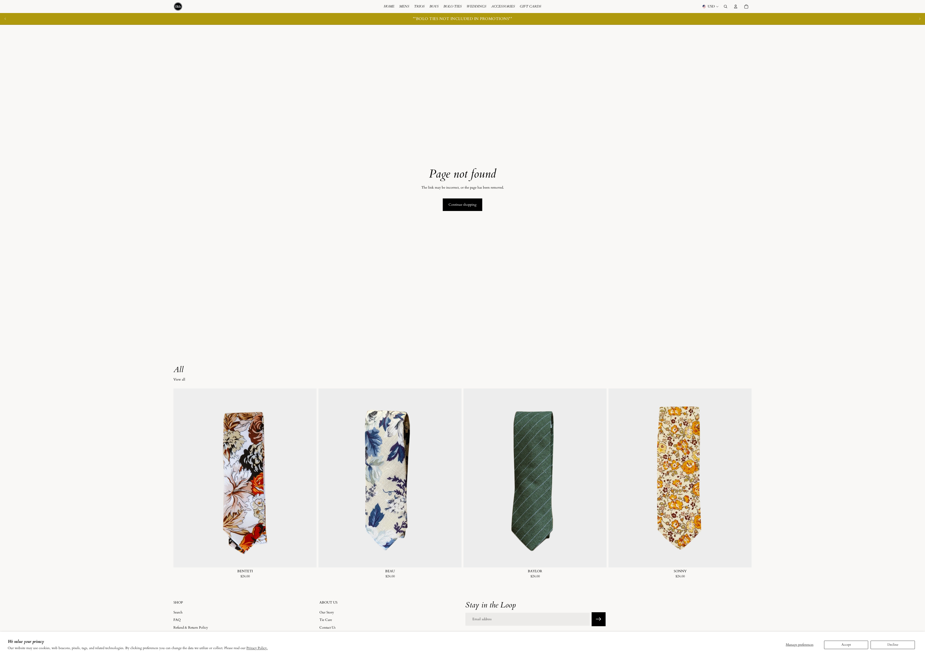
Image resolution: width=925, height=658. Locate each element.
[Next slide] (919, 18)
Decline (892, 644)
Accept (846, 644)
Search (178, 612)
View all (179, 379)
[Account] (735, 6)
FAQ (177, 620)
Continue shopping (462, 204)
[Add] (309, 560)
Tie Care (325, 620)
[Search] (725, 6)
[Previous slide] (5, 18)
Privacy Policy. (257, 648)
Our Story (326, 612)
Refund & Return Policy (190, 627)
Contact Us (327, 627)
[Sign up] (599, 619)
